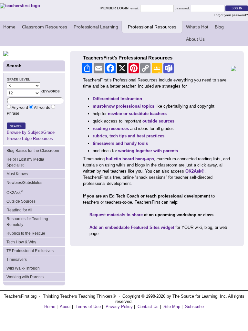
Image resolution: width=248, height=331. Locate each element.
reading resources (111, 128)
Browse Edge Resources (30, 138)
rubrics (100, 135)
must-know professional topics (123, 106)
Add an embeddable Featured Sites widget (131, 227)
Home (9, 26)
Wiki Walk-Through (23, 268)
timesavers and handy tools (120, 143)
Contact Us (148, 306)
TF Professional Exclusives (30, 251)
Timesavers (16, 259)
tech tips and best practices (136, 135)
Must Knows (17, 174)
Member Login (115, 8)
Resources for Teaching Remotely (27, 222)
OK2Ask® (194, 171)
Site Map (171, 306)
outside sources (158, 121)
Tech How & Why (21, 242)
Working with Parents (25, 277)
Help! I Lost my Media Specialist (25, 162)
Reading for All (19, 210)
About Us (195, 39)
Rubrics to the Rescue (25, 233)
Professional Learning (96, 26)
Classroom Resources (44, 26)
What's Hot (197, 26)
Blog (219, 26)
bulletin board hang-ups (130, 158)
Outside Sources (21, 201)
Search (16, 126)
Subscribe (194, 306)
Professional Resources (152, 26)
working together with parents (148, 150)
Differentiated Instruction (117, 98)
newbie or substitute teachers (137, 113)
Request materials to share (116, 214)
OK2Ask (14, 192)
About (65, 306)
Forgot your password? (231, 15)
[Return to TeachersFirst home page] (20, 5)
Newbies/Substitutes (24, 182)
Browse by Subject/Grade (31, 132)
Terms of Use (88, 306)
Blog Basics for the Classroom (32, 150)
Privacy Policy (119, 306)
